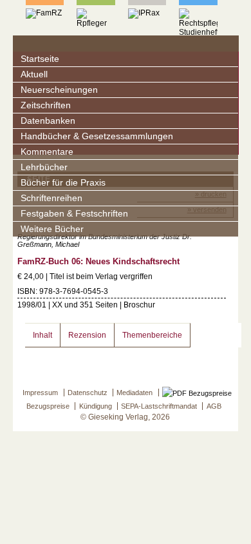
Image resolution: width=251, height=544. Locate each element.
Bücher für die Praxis (63, 183)
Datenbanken (48, 121)
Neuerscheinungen (59, 90)
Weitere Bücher (52, 229)
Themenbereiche (152, 335)
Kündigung (95, 406)
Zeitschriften (46, 105)
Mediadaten (134, 392)
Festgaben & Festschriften (74, 214)
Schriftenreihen (51, 198)
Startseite (40, 59)
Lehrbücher (44, 167)
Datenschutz (87, 392)
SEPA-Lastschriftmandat (159, 406)
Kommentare (47, 152)
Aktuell (34, 74)
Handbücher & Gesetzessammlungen (97, 136)
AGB (214, 406)
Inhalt (42, 335)
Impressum (40, 392)
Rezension (87, 335)
